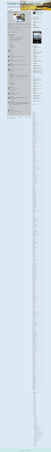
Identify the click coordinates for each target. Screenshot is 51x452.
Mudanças (34, 283)
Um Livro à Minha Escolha (37, 431)
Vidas (33, 388)
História (33, 241)
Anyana (33, 133)
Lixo (33, 262)
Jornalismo (34, 253)
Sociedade (34, 361)
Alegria (33, 121)
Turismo (34, 383)
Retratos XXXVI (35, 63)
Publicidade (34, 334)
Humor (33, 243)
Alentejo (34, 122)
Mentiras (34, 274)
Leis (33, 257)
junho (34, 422)
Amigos (33, 129)
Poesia (33, 318)
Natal (33, 289)
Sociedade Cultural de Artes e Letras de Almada (38, 68)
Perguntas (34, 313)
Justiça (33, 254)
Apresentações (34, 134)
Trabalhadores (34, 377)
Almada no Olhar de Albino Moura (38, 436)
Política (33, 320)
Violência (34, 389)
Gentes (33, 232)
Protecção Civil (34, 333)
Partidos (34, 304)
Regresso (34, 339)
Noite (33, 291)
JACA (33, 251)
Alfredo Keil (34, 124)
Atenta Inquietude (35, 46)
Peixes (33, 310)
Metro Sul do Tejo (35, 276)
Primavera (34, 331)
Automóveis (14, 32)
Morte (33, 281)
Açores (33, 117)
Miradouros (34, 278)
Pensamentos (34, 311)
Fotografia (34, 226)
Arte (33, 136)
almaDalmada (35, 55)
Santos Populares (35, 351)
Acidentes (34, 116)
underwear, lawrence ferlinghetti (37, 83)
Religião (33, 340)
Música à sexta (35, 50)
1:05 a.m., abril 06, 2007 (12, 57)
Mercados (34, 275)
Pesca (33, 314)
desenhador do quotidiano (36, 95)
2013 (34, 408)
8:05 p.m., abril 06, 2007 (12, 80)
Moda (33, 279)
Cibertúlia (34, 85)
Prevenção (34, 330)
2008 (34, 413)
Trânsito (34, 381)
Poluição (34, 321)
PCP (33, 309)
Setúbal (33, 356)
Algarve (33, 125)
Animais (33, 131)
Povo (33, 327)
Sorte (33, 368)
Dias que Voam (35, 82)
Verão (33, 385)
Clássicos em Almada (36, 439)
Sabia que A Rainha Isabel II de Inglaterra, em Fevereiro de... (38, 93)
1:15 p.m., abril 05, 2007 (12, 47)
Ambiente (34, 128)
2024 (34, 395)
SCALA (33, 353)
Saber (33, 349)
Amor (33, 130)
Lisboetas (34, 92)
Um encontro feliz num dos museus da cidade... (37, 22)
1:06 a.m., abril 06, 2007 (12, 61)
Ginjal (33, 234)
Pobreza (34, 316)
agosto (35, 420)
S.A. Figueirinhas (34, 348)
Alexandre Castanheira (35, 123)
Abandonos (34, 113)
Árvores (33, 138)
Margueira (34, 269)
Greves (33, 236)
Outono (33, 299)
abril (34, 424)
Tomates (34, 375)
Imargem (34, 246)
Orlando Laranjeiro (35, 298)
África (33, 119)
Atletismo (34, 141)
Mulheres (34, 284)
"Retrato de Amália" (35, 25)
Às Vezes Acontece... (36, 437)
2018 (34, 402)
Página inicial (20, 117)
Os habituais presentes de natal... (37, 27)
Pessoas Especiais (35, 315)
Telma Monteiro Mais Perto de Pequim (38, 425)
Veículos (33, 384)
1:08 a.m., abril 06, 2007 (12, 66)
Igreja (33, 245)
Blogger (30, 450)
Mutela (33, 288)
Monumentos (34, 280)
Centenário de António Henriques (37, 65)
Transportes (34, 382)
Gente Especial (34, 231)
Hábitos (33, 238)
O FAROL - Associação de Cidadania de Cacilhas (37, 52)
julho (34, 421)
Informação (34, 249)
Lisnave (33, 260)
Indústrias (34, 248)
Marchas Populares (35, 267)
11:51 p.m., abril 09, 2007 (12, 99)
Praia (33, 328)
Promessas (34, 332)
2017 (34, 403)
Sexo (33, 357)
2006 (34, 445)
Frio (33, 227)
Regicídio (34, 338)
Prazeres (34, 329)
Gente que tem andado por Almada (37, 56)
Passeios (34, 305)
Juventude (34, 255)
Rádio (33, 336)
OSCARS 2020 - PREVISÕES (36, 98)
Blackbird (11, 36)
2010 (34, 411)
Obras (33, 293)
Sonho (33, 366)
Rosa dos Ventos (35, 49)
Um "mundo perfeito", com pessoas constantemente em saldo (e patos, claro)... (37, 19)
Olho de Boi (34, 295)
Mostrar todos (42, 102)
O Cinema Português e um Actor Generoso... (37, 429)
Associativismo (34, 140)
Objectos (34, 292)
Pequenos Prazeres (35, 312)
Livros (33, 261)
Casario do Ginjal (24, 4)
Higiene (33, 240)
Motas (33, 282)
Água (33, 120)
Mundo (33, 285)
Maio (33, 264)
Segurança (34, 354)
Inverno (33, 250)
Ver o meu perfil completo (39, 14)
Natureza (34, 290)
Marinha (33, 271)
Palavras (34, 301)
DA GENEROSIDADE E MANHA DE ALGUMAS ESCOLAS (37, 47)
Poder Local (34, 317)
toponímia (34, 376)
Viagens (33, 387)
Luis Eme (11, 55)
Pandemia (34, 302)
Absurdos (34, 115)
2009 (34, 412)
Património (34, 306)
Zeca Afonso (34, 390)
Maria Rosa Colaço (35, 270)
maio (34, 423)
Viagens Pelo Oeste (35, 21)
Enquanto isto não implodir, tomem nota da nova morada (38, 86)
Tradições (34, 378)
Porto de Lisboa (34, 325)
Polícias (33, 319)
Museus (33, 286)
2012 (34, 409)
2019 (34, 401)
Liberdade (34, 258)
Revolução (34, 343)
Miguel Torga (34, 277)
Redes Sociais (34, 337)
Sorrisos (34, 367)
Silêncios (34, 358)
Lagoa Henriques (35, 256)
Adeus (33, 118)
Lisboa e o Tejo (35, 88)
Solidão (33, 364)
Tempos (34, 372)
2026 (34, 393)
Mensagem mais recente (11, 117)
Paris (33, 303)
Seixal (33, 355)
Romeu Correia (34, 345)
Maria (10, 82)
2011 (34, 410)
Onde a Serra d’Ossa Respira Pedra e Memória (37, 80)
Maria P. (10, 49)
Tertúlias (34, 373)
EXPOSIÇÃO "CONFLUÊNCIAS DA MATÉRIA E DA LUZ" (37, 53)
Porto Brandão (34, 324)
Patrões (33, 307)
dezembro (35, 415)
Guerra (33, 237)
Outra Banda (34, 300)
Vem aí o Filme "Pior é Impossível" (38, 438)
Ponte (33, 322)
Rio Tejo (34, 344)
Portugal (34, 326)
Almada (12, 32)
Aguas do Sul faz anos (35, 58)
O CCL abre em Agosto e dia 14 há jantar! (38, 61)
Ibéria (33, 244)
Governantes (34, 235)
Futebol (33, 228)
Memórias (34, 273)
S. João (33, 347)
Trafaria (33, 379)
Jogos (33, 252)
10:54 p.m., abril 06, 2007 (12, 84)
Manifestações (34, 265)
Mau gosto (34, 272)
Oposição (34, 297)
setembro (35, 419)
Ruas (33, 346)
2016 (34, 404)
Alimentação (34, 126)
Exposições (17, 32)
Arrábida (34, 135)
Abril (33, 114)
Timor (33, 374)
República (34, 341)
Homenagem (34, 242)
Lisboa (34, 77)
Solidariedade (34, 365)
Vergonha (34, 386)
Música (33, 287)
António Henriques (35, 132)
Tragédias (34, 380)
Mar (33, 266)
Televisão (34, 371)
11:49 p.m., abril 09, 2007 (12, 94)
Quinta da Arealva (35, 335)
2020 (34, 400)
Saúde (33, 352)
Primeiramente (35, 90)
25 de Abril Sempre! (36, 430)
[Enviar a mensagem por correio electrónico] (17, 31)
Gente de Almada (35, 230)
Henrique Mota (34, 239)
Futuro (33, 229)
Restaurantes (34, 342)
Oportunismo (34, 296)
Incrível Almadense (35, 247)
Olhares (33, 294)
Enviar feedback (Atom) (13, 118)
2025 (34, 394)
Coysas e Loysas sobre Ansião (36, 79)
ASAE (33, 139)
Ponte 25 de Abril (35, 323)
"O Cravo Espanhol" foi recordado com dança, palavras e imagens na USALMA (37, 72)
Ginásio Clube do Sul (35, 233)
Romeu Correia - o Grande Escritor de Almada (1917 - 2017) (37, 71)
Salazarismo (34, 350)
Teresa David (11, 101)
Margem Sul (34, 268)
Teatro (33, 370)
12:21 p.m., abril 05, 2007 (12, 42)
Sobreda (34, 359)
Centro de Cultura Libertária (36, 60)
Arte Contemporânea (35, 137)
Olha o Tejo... (34, 24)
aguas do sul (34, 58)
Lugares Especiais (35, 263)
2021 (34, 399)
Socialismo (34, 360)
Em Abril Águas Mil (36, 440)
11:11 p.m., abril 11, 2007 (12, 112)
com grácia (34, 100)
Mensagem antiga (28, 117)
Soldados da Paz (34, 363)
